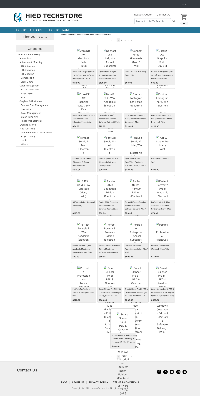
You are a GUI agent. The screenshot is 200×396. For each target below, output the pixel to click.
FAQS (64, 382)
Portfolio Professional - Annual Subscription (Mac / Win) (83, 292)
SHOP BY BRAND (59, 30)
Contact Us (163, 14)
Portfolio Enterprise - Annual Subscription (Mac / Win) (136, 249)
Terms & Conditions (126, 382)
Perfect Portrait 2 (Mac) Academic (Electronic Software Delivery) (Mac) (161, 205)
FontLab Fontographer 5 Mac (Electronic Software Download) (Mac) (135, 118)
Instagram (178, 372)
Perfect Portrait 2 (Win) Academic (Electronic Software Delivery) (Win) (82, 249)
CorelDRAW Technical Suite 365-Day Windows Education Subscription (83, 118)
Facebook (159, 372)
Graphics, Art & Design (78, 34)
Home (63, 34)
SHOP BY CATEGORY (29, 30)
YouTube (172, 372)
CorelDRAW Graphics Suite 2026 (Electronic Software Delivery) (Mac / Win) (83, 75)
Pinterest (184, 372)
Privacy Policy (98, 382)
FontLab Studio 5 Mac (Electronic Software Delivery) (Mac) (81, 162)
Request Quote (143, 14)
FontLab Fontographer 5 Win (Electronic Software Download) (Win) (161, 118)
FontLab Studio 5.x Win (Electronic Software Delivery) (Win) (108, 162)
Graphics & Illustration (100, 34)
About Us (78, 382)
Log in (183, 4)
